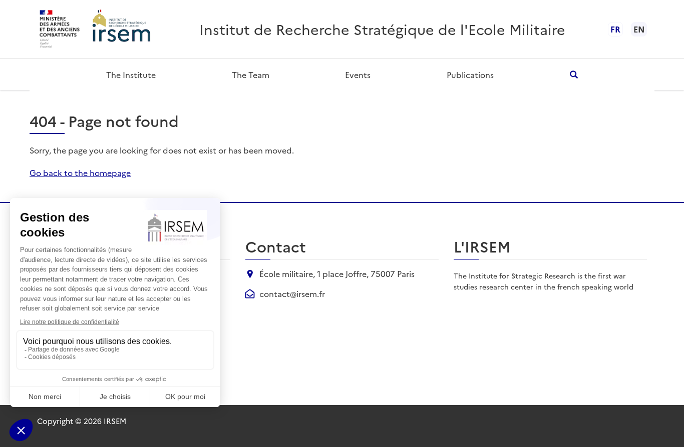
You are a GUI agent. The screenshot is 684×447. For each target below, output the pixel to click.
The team (250, 74)
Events (358, 74)
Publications (470, 74)
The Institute (131, 74)
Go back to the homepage (80, 172)
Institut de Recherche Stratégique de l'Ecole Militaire (382, 28)
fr (615, 29)
